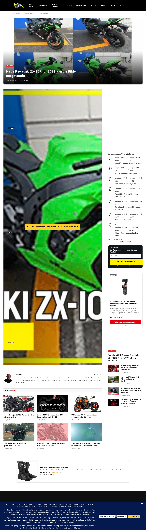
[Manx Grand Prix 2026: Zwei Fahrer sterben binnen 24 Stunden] (113, 379)
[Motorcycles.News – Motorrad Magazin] (18, 5)
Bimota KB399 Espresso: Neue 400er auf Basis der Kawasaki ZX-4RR (52, 416)
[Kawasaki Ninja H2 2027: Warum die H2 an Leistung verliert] (18, 403)
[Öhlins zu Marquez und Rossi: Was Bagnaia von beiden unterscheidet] (113, 368)
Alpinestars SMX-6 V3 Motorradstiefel (54, 467)
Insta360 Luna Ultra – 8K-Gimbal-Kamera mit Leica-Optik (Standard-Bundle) (123, 303)
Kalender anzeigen (115, 239)
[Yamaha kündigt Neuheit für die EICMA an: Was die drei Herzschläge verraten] (113, 402)
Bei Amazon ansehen (47, 474)
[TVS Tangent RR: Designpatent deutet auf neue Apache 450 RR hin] (86, 403)
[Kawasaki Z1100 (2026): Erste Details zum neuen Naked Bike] (52, 432)
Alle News (31, 5)
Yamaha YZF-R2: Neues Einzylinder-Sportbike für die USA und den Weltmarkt (124, 358)
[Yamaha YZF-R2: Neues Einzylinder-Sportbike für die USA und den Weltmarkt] (125, 342)
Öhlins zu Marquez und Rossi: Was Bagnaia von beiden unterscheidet (130, 368)
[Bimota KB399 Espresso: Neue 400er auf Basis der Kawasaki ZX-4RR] (52, 403)
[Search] (132, 5)
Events (93, 5)
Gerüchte (10, 66)
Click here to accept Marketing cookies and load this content (52, 227)
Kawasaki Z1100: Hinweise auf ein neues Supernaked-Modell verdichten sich (86, 445)
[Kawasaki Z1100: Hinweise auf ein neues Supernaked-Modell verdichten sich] (86, 432)
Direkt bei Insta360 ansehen (125, 322)
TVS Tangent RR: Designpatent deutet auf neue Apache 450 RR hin (85, 416)
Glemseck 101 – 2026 (123, 220)
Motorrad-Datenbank (54, 5)
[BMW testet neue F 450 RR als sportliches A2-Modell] (18, 432)
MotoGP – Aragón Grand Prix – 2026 (129, 163)
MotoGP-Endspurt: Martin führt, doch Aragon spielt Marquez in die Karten (131, 390)
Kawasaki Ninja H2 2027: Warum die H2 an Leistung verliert (18, 416)
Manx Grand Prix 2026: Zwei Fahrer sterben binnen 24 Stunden (130, 379)
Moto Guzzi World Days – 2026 (127, 184)
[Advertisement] (123, 118)
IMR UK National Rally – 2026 (126, 173)
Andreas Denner (12, 80)
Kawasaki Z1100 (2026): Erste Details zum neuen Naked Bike (51, 445)
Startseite (16, 13)
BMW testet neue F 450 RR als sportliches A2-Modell (14, 445)
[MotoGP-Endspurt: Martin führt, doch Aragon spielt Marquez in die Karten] (113, 391)
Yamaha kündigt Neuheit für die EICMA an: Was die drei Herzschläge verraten (131, 402)
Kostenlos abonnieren (126, 261)
